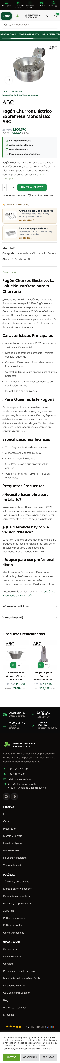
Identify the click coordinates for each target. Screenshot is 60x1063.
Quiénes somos (11, 949)
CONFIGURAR (30, 1057)
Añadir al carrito (32, 187)
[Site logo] (18, 16)
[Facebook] (14, 796)
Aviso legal (9, 910)
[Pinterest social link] (20, 259)
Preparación (9, 828)
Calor (6, 821)
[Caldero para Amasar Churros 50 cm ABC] (16, 655)
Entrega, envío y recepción (17, 888)
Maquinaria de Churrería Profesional (20, 95)
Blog (5, 1000)
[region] (30, 1047)
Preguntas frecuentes (14, 1007)
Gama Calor (17, 91)
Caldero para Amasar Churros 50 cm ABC (16, 676)
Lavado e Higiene (12, 843)
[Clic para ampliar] (8, 80)
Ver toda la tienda (12, 865)
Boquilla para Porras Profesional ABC (44, 676)
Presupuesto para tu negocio (19, 971)
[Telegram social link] (29, 259)
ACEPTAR (11, 1057)
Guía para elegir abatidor (16, 992)
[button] (13, 665)
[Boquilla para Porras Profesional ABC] (44, 655)
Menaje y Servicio (12, 835)
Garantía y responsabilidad (17, 903)
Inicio (5, 91)
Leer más (47, 1048)
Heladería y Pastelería (15, 857)
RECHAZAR (48, 1057)
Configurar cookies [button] (13, 932)
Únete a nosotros (12, 956)
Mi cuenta (8, 1014)
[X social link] (16, 259)
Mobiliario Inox (27, 34)
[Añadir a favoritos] (19, 665)
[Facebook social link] (12, 259)
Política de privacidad (14, 918)
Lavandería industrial (14, 985)
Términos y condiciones (16, 881)
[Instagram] (6, 796)
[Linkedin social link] (25, 259)
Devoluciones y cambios (16, 896)
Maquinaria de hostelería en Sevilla (21, 978)
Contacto (8, 963)
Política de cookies (13, 925)
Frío (5, 814)
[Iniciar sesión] (47, 16)
